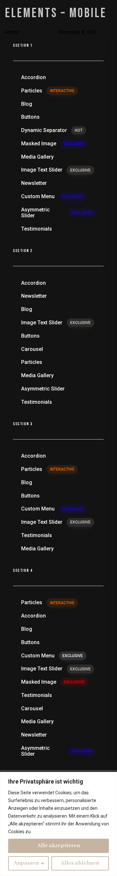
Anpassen (26, 863)
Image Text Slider (56, 170)
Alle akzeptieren (58, 845)
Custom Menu (52, 196)
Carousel (32, 349)
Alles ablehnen (80, 863)
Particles (47, 91)
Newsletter (34, 183)
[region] (58, 824)
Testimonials (36, 229)
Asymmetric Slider (56, 213)
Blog (26, 104)
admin (12, 32)
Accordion (33, 77)
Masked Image (52, 143)
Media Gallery (37, 157)
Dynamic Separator (52, 130)
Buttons (30, 117)
